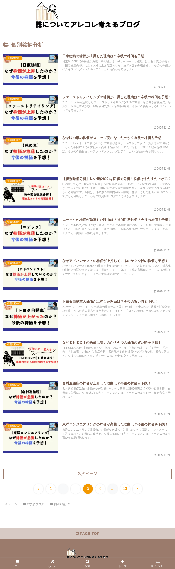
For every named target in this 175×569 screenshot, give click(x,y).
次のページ (87, 474)
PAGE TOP (89, 533)
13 (125, 488)
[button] (162, 543)
